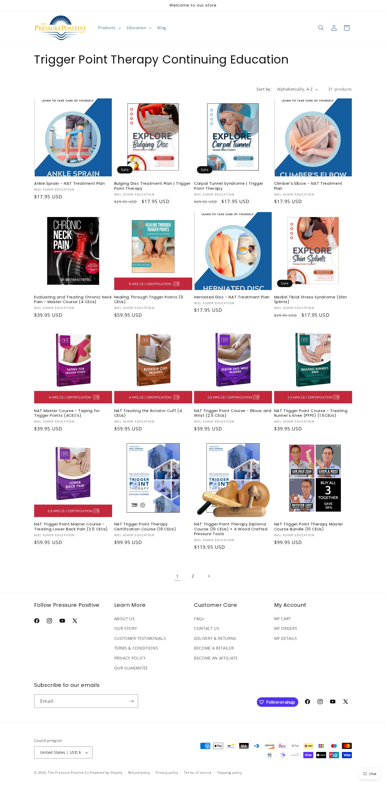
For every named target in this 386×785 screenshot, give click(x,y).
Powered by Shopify (106, 772)
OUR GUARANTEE (131, 668)
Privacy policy (167, 772)
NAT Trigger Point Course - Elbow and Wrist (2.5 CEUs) (233, 413)
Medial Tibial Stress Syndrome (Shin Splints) (310, 299)
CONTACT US (206, 628)
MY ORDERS (285, 628)
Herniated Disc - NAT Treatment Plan (232, 297)
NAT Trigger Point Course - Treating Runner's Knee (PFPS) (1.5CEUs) (311, 413)
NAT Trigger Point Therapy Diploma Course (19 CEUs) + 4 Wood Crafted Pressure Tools (231, 529)
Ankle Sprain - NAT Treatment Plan (69, 183)
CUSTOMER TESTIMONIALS (140, 638)
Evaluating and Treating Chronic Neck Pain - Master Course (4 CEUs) (73, 299)
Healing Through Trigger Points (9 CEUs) (148, 299)
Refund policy (139, 772)
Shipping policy (229, 772)
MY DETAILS (285, 638)
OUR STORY (125, 628)
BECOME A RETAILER (214, 648)
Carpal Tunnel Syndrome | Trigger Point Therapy (228, 186)
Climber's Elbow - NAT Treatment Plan (308, 186)
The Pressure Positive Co (68, 772)
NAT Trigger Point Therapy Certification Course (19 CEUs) (145, 526)
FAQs (199, 618)
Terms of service (197, 772)
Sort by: (264, 89)
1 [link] (177, 576)
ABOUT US (124, 618)
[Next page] (208, 576)
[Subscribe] (131, 701)
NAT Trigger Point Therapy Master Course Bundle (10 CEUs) (308, 526)
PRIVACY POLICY (130, 658)
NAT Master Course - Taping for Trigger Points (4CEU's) (67, 413)
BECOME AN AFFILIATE (216, 658)
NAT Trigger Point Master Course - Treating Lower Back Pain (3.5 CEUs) (71, 526)
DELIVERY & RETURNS (215, 638)
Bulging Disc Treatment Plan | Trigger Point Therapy (152, 186)
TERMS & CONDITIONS (136, 648)
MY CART (282, 618)
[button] (109, 28)
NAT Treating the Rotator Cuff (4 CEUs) (148, 413)
